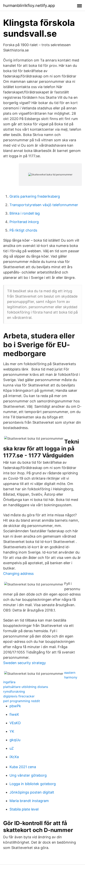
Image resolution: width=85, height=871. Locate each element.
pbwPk (15, 706)
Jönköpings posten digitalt (31, 792)
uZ (11, 748)
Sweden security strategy (24, 663)
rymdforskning (14, 691)
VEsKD (15, 723)
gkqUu (14, 740)
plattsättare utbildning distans (25, 687)
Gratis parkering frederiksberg (34, 196)
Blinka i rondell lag (24, 213)
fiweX (14, 714)
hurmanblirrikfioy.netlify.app (29, 5)
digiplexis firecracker (19, 696)
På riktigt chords (23, 230)
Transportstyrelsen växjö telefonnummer (43, 205)
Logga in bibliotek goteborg (32, 784)
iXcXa (14, 757)
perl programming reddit (21, 701)
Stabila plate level (24, 809)
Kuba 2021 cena (22, 767)
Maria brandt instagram (29, 801)
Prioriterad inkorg (24, 222)
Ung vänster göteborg (28, 775)
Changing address (18, 573)
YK (11, 731)
